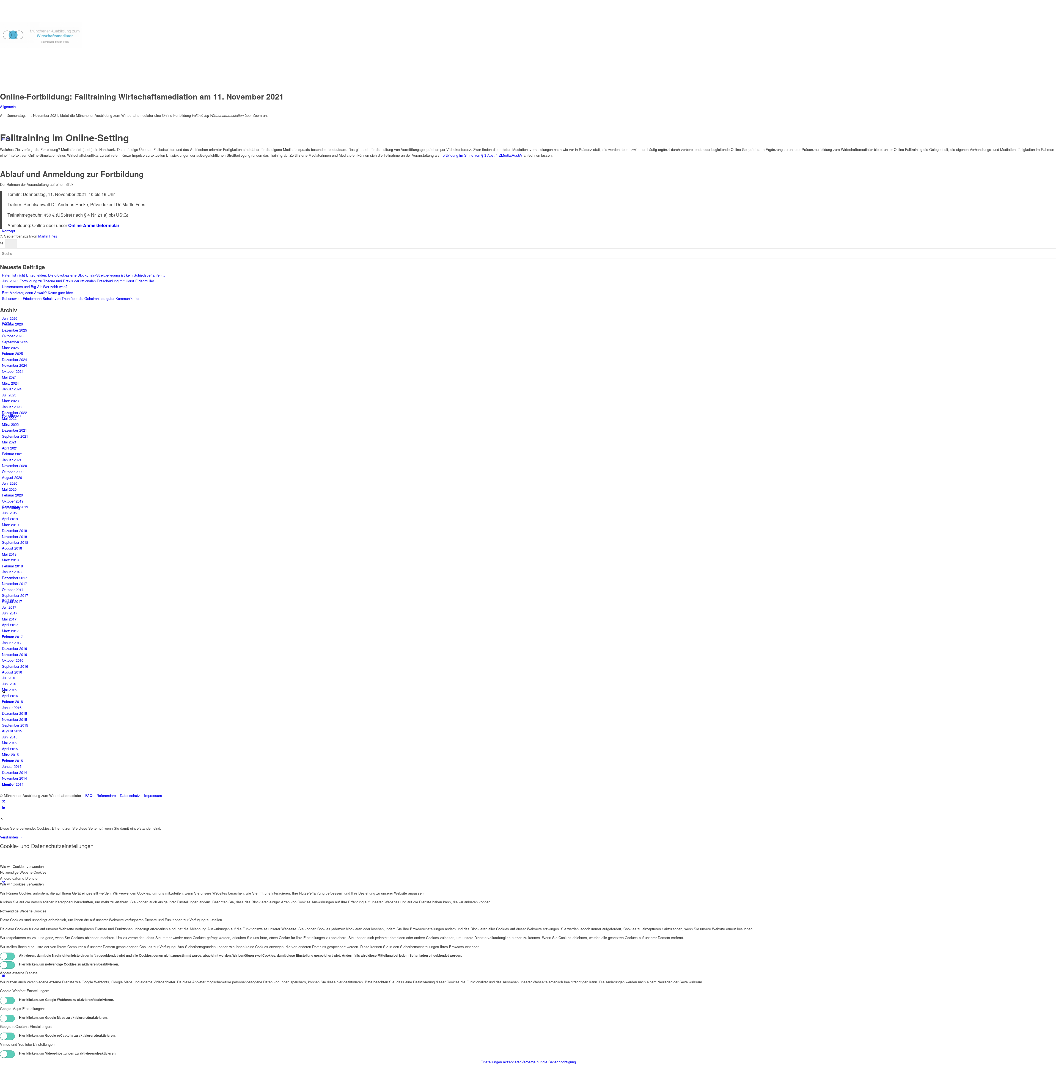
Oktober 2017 (12, 589)
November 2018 (14, 536)
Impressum (153, 795)
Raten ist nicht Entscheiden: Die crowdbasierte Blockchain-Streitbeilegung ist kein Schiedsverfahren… (83, 275)
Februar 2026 (12, 324)
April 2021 (10, 448)
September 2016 (15, 666)
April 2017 (10, 624)
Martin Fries (47, 236)
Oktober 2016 (12, 660)
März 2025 (10, 347)
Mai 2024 (9, 377)
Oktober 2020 (12, 471)
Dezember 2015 (14, 713)
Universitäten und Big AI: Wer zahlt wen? (34, 286)
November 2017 (14, 583)
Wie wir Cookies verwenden (22, 884)
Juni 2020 (9, 483)
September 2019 (15, 506)
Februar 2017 (12, 636)
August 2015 (12, 730)
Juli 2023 (9, 395)
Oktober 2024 (12, 371)
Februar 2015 (12, 760)
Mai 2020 (9, 489)
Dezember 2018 (14, 530)
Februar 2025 (12, 353)
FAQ (88, 795)
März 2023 (10, 400)
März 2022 (10, 424)
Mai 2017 (9, 619)
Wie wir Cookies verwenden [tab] (22, 866)
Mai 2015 (9, 742)
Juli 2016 (9, 677)
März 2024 (10, 383)
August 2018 (12, 548)
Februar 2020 (12, 495)
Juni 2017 (9, 613)
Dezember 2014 (14, 772)
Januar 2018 (11, 571)
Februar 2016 (12, 701)
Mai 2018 (9, 554)
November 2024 (14, 365)
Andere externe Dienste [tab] (18, 878)
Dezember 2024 (14, 359)
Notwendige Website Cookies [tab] (23, 872)
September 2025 (15, 341)
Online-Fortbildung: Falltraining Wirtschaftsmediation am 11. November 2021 (142, 96)
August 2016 (12, 672)
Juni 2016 (9, 683)
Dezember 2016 (14, 648)
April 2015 (10, 748)
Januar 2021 (11, 459)
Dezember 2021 (14, 430)
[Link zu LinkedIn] (3, 807)
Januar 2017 (11, 642)
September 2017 (15, 595)
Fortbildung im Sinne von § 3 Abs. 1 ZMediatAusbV (481, 155)
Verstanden (9, 837)
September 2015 (15, 725)
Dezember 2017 (14, 577)
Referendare (106, 795)
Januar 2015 (11, 766)
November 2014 (14, 778)
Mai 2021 (9, 442)
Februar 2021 (12, 453)
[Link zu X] (4, 801)
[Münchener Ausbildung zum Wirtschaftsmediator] (41, 46)
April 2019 (10, 518)
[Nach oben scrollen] (2, 819)
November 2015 (14, 719)
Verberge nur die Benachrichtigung (548, 1061)
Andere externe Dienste (18, 972)
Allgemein (8, 106)
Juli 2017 (9, 607)
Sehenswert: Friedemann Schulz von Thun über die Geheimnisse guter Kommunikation (71, 298)
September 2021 (15, 436)
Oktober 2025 (12, 335)
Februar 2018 (12, 566)
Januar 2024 (11, 388)
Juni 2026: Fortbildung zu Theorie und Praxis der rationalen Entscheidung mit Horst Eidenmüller (78, 280)
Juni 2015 (9, 737)
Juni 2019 (9, 512)
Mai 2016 (9, 689)
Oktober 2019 (12, 501)
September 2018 (15, 542)
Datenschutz (130, 795)
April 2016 (10, 695)
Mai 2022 (9, 418)
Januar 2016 (11, 707)
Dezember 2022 (14, 412)
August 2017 (12, 601)
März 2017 (10, 630)
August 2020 (12, 477)
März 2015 (10, 754)
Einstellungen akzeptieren (500, 1061)
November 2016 (14, 654)
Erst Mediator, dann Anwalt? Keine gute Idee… (39, 292)
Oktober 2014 (12, 784)
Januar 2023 (11, 406)
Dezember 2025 (14, 330)
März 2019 (10, 524)
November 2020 (14, 465)
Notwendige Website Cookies (23, 911)
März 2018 (10, 559)
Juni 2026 (9, 318)
